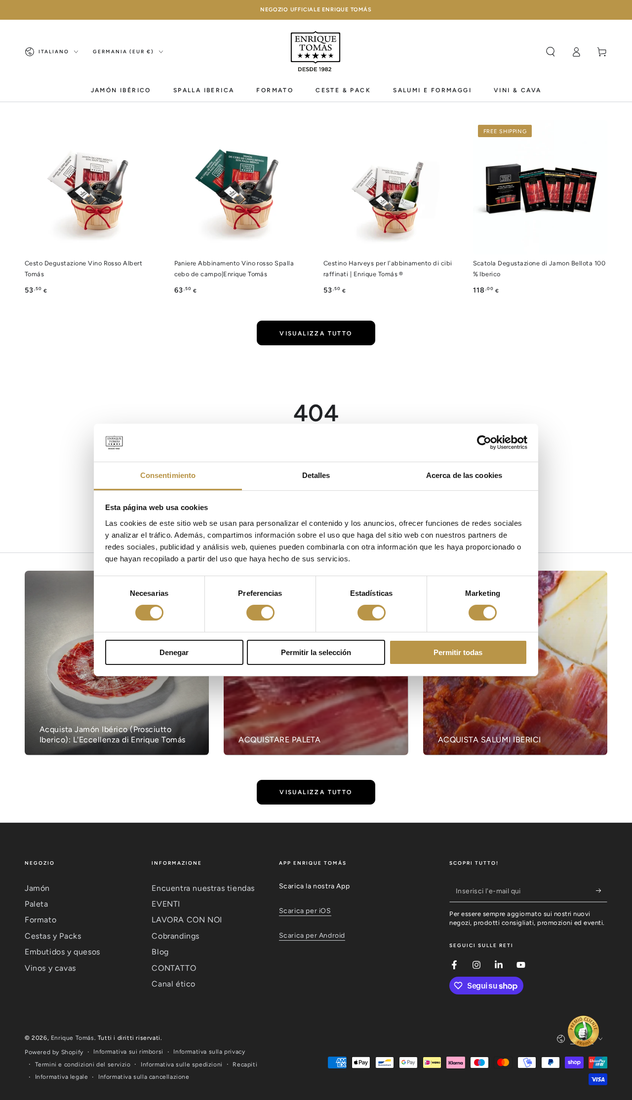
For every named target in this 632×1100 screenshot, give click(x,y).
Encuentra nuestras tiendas (203, 888)
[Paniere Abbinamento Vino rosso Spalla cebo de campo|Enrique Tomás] (241, 187)
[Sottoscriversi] (601, 891)
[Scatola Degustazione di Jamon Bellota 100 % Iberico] (540, 187)
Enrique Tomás (72, 1037)
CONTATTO (174, 968)
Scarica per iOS (305, 911)
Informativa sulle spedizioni (182, 1064)
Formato (40, 919)
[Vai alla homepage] (316, 52)
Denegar (174, 652)
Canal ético (174, 984)
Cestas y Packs (53, 936)
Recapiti (245, 1064)
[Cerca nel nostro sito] (550, 52)
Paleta (36, 904)
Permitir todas (458, 652)
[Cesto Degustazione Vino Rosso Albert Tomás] (92, 187)
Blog (160, 951)
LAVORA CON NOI (187, 919)
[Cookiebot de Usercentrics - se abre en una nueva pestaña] (484, 442)
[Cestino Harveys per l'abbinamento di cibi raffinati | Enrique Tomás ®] (390, 187)
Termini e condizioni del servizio (83, 1064)
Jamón (37, 888)
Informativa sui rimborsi (128, 1051)
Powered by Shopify (54, 1052)
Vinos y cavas (50, 968)
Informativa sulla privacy (209, 1051)
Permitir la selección (316, 652)
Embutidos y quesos (62, 951)
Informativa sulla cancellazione (144, 1076)
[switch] (260, 613)
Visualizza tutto (315, 333)
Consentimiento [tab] (168, 475)
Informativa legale (61, 1076)
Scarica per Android (312, 935)
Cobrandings (175, 936)
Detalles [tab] (316, 475)
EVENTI (166, 904)
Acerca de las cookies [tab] (464, 475)
